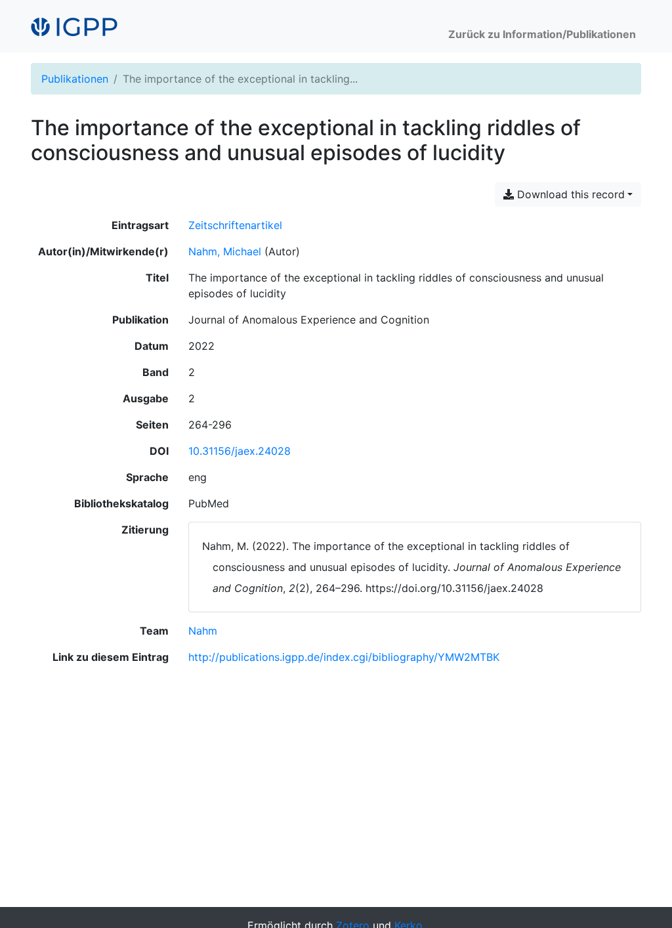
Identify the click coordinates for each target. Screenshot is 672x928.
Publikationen (74, 78)
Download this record (569, 194)
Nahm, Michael (224, 251)
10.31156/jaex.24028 (239, 450)
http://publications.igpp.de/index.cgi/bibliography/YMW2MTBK (343, 657)
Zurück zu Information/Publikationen (542, 34)
